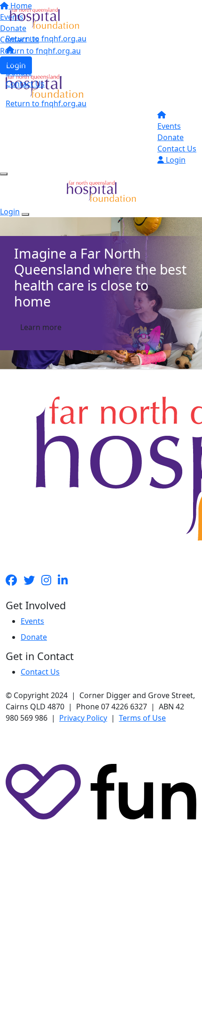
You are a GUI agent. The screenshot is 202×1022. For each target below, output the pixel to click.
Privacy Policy (83, 718)
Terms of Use (142, 718)
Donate (19, 72)
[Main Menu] (4, 174)
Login (175, 160)
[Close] (25, 214)
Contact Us (25, 84)
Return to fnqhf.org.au (46, 38)
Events (17, 61)
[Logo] (44, 17)
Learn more (41, 327)
